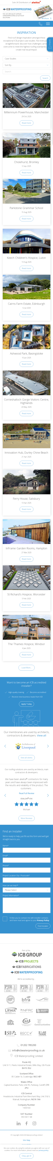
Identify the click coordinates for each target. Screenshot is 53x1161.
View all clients (26, 757)
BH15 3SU (26, 1068)
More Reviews (26, 818)
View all (41, 735)
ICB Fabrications (26, 967)
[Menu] (47, 23)
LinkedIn (18, 1123)
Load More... (27, 667)
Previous (5, 746)
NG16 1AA (35, 1099)
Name (5, 845)
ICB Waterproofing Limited (17, 9)
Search (45, 78)
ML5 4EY (37, 1076)
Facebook (26, 1123)
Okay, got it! (26, 1156)
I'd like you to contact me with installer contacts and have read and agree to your (29, 919)
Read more (26, 123)
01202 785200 (40, 23)
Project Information (10, 895)
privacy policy (43, 1150)
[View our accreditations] (11, 988)
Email (5, 855)
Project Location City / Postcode (16, 875)
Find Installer (43, 926)
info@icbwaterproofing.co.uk (28, 1050)
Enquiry (49, 42)
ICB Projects (26, 961)
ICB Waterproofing (26, 972)
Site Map (26, 1140)
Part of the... (17, 950)
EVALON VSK (26, 798)
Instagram (34, 1123)
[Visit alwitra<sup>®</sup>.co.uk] (36, 2)
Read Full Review (26, 793)
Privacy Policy (43, 920)
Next (47, 746)
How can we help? (10, 885)
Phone (5, 865)
